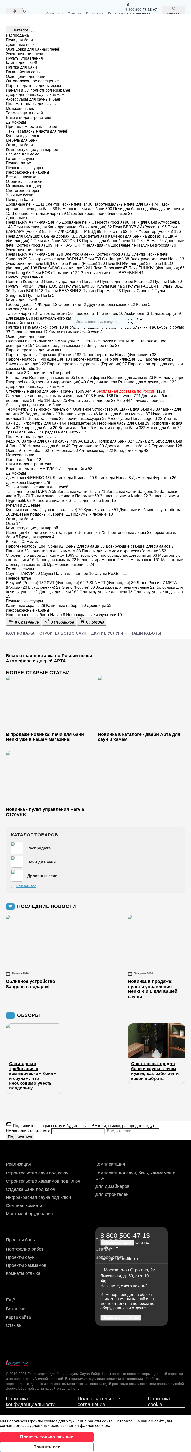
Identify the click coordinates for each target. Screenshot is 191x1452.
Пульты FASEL (142, 286)
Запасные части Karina (124, 496)
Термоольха (64, 450)
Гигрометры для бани (43, 423)
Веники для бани (75, 428)
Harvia (103, 396)
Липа (17, 446)
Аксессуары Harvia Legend (135, 418)
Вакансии (16, 1308)
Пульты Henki (40, 295)
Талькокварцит (165, 313)
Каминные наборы (66, 605)
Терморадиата (88, 446)
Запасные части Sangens (132, 491)
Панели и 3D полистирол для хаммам (43, 551)
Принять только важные (46, 1437)
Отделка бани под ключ (30, 1189)
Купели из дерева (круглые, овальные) (44, 510)
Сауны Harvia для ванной (67, 573)
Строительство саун (63, 633)
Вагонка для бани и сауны (49, 441)
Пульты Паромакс (101, 291)
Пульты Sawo (79, 286)
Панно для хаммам (55, 560)
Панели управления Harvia (71, 281)
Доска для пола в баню (128, 446)
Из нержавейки (75, 469)
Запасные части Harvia (81, 491)
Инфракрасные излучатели (94, 615)
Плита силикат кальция (54, 532)
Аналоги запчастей (52, 500)
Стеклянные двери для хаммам (40, 555)
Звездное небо (103, 345)
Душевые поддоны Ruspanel (40, 514)
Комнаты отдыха (23, 1273)
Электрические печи (68, 204)
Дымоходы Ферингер (154, 478)
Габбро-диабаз (21, 304)
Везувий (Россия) (26, 583)
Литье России (151, 583)
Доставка (54, 13)
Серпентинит (72, 304)
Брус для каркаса (36, 537)
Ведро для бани (42, 414)
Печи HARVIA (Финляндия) (33, 222)
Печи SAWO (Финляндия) (65, 268)
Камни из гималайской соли (75, 332)
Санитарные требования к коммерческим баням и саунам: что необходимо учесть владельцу (33, 1075)
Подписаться (20, 1137)
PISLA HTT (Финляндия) (111, 583)
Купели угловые (101, 510)
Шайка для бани (137, 409)
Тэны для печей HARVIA (31, 491)
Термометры (81, 423)
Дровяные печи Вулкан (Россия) (143, 245)
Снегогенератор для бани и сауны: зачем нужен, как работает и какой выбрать (155, 1071)
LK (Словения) (44, 587)
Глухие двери (149, 400)
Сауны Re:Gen (111, 573)
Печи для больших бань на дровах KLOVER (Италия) (56, 236)
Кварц (143, 304)
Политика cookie (159, 1401)
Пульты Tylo (20, 286)
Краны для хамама (84, 546)
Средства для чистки (64, 432)
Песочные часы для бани (123, 423)
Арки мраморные (140, 560)
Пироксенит (87, 313)
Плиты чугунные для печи (106, 592)
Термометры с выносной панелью (39, 409)
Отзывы (14, 1325)
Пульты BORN (27, 291)
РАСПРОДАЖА (20, 633)
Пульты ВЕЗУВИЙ (62, 291)
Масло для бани (164, 428)
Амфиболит (136, 313)
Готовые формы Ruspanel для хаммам (114, 377)
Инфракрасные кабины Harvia (35, 615)
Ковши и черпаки (79, 414)
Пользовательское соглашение (99, 1401)
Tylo (43, 400)
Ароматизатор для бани (119, 428)
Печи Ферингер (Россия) (154, 231)
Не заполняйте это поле (28, 1131)
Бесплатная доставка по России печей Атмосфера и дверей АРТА (49, 658)
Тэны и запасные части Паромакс (65, 496)
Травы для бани (23, 432)
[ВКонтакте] (103, 1281)
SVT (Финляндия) (66, 583)
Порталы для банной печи (109, 241)
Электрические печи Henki (157, 259)
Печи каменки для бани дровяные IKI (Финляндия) (63, 227)
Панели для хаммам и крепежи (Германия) (124, 551)
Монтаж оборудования (29, 1213)
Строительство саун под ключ (37, 1173)
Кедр (13, 441)
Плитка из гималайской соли (35, 327)
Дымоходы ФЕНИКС (29, 478)
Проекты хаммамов (26, 1265)
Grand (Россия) (78, 587)
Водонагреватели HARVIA (32, 469)
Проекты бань (20, 1239)
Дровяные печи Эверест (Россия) (95, 222)
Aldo (125, 400)
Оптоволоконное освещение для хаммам (116, 555)
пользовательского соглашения (72, 1384)
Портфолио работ (24, 1249)
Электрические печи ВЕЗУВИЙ (112, 273)
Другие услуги (107, 633)
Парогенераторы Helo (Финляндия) (106, 359)
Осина (13, 450)
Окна (13, 523)
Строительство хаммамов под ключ (43, 1181)
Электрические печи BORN (56, 259)
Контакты (116, 13)
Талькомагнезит (55, 313)
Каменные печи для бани (85, 209)
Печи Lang (18, 273)
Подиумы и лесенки (92, 514)
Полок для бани (115, 441)
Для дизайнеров (113, 1186)
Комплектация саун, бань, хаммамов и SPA (135, 1176)
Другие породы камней (111, 304)
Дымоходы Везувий (28, 482)
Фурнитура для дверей (92, 400)
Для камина (19, 318)
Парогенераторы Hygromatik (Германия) (87, 364)
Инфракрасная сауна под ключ (38, 1197)
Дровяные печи (25, 204)
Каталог (20, 30)
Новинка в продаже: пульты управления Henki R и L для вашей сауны (152, 989)
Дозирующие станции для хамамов (140, 546)
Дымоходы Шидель (73, 478)
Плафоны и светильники (31, 341)
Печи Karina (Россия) (82, 263)
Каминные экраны (25, 605)
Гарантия (94, 13)
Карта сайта (18, 1317)
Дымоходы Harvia (113, 478)
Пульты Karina (110, 286)
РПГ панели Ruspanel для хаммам (40, 377)
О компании (32, 13)
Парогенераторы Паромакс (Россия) (43, 355)
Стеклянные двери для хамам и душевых (49, 396)
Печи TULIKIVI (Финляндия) (156, 268)
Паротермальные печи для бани (125, 204)
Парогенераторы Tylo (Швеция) (38, 359)
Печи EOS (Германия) (56, 273)
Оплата (74, 13)
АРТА (125, 391)
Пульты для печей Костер (126, 281)
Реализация (18, 1164)
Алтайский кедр (96, 450)
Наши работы (145, 633)
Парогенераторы (25, 546)
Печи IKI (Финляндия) (128, 263)
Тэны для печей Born (94, 500)
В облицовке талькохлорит (38, 213)
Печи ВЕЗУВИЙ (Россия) (140, 227)
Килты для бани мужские (124, 414)
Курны (54, 546)
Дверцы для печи (59, 592)
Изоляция (18, 532)
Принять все (46, 1447)
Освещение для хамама (61, 345)
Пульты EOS (49, 286)
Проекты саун (20, 1257)
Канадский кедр (131, 450)
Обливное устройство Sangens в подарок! (30, 984)
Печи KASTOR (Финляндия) (81, 245)
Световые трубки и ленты (107, 341)
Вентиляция (91, 532)
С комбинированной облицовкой (100, 213)
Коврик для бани (39, 428)
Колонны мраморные (98, 560)
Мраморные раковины (70, 564)
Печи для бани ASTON (57, 241)
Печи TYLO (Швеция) (107, 259)
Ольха (144, 441)
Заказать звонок (173, 16)
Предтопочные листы (129, 532)
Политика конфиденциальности (30, 1401)
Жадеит (47, 304)
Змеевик (112, 313)
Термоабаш (35, 450)
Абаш (87, 441)
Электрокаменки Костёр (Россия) (97, 254)
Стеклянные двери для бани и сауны (45, 391)
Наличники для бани (49, 446)
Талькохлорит (21, 313)
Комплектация (110, 1164)
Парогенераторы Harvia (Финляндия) (119, 355)
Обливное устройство (95, 409)
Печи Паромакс (110, 268)
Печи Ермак (150, 241)
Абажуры (69, 341)
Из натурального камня (58, 318)
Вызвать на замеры (120, 1317)
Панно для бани (23, 460)
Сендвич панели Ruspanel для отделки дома (131, 382)
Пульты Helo (167, 281)
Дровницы (99, 605)
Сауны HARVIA (23, 573)
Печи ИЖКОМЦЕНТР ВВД (74, 231)
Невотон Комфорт (24, 281)
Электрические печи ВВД (32, 263)
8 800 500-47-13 (138, 9)
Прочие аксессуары (86, 418)
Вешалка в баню (46, 418)
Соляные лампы (29, 332)
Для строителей (112, 1194)
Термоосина (167, 446)
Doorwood (127, 396)
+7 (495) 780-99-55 (141, 11)
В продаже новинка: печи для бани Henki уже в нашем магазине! (45, 737)
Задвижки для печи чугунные (125, 587)
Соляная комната (24, 1205)
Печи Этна (114, 231)
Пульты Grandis (138, 291)
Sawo (59, 400)
